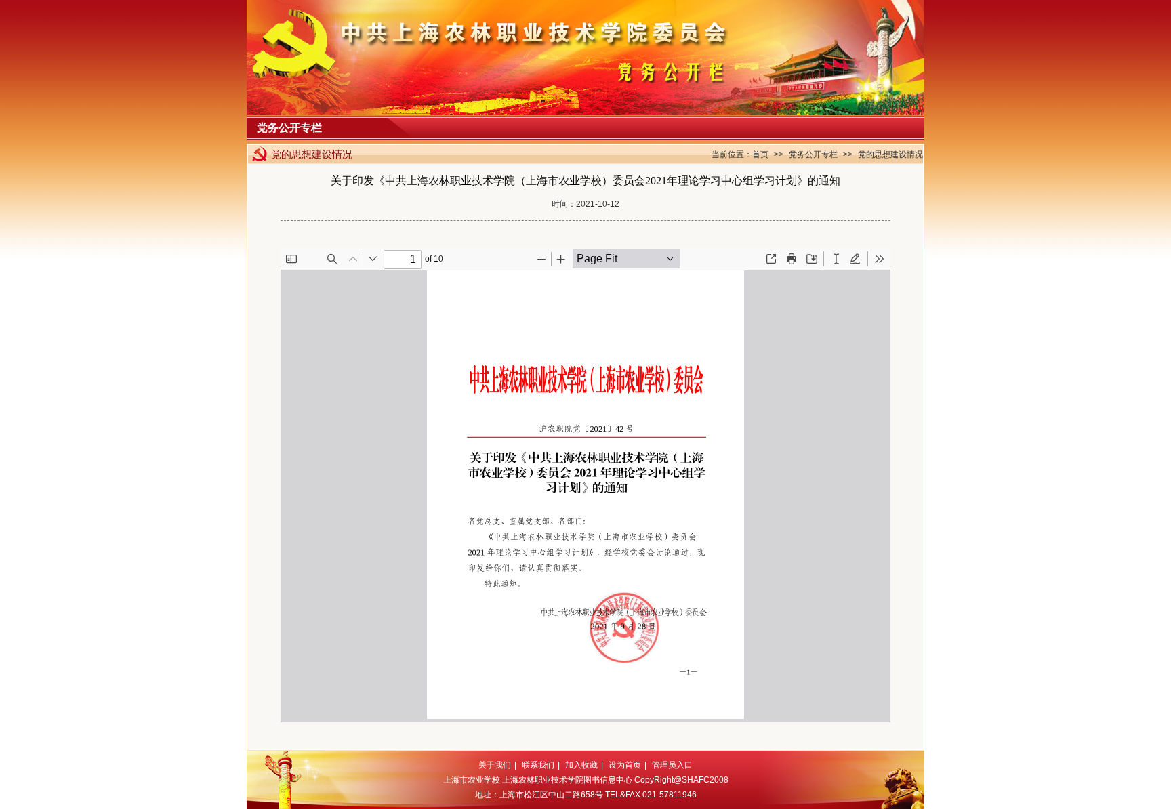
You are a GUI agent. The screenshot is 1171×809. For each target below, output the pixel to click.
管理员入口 (672, 765)
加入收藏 (581, 765)
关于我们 (494, 765)
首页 (760, 154)
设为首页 (625, 765)
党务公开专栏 (813, 154)
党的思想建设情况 (890, 154)
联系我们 (538, 765)
